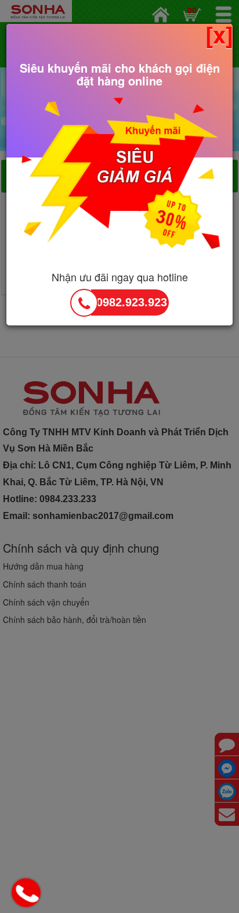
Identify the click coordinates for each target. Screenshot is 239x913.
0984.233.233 (28, 893)
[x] (219, 34)
